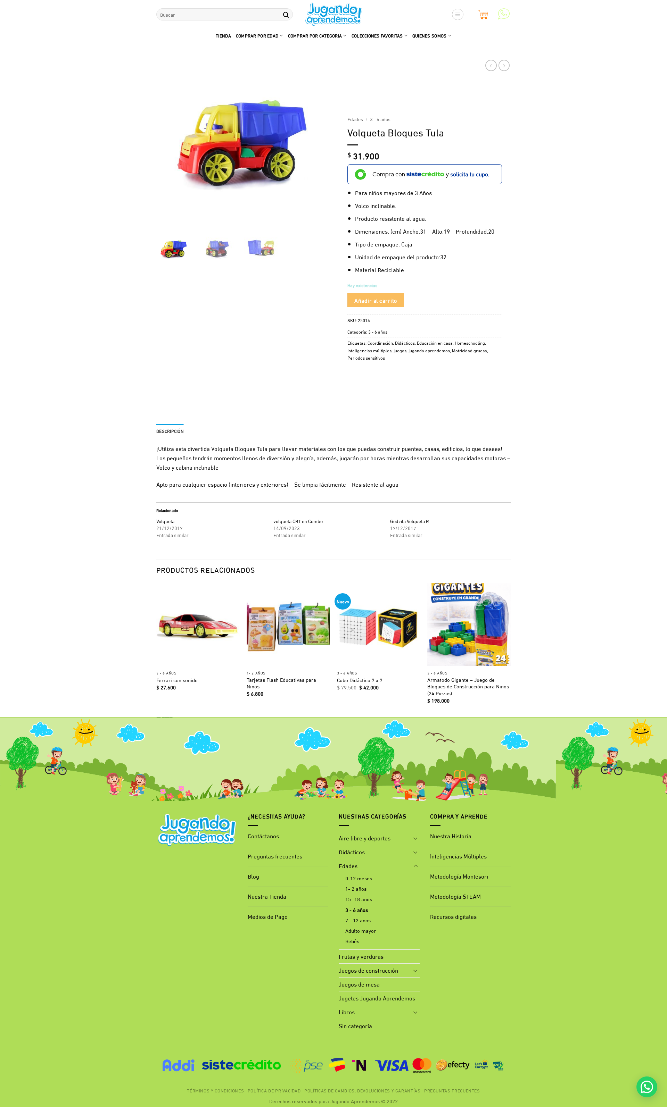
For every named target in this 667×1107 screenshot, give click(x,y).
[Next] (510, 649)
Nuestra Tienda (267, 896)
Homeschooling (470, 342)
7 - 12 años (358, 920)
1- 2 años (356, 888)
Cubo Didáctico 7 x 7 (359, 680)
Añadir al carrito (375, 300)
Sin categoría (355, 1025)
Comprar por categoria (315, 35)
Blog (253, 876)
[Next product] (491, 65)
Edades (355, 119)
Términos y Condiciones (215, 1090)
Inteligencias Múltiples (458, 856)
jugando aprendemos (429, 350)
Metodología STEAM (455, 896)
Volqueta (165, 521)
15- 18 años (358, 899)
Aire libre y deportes (364, 837)
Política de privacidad (274, 1090)
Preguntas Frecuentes (452, 1090)
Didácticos (405, 342)
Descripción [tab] (170, 430)
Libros (347, 1011)
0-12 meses (358, 878)
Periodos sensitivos (366, 357)
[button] (458, 14)
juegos (400, 350)
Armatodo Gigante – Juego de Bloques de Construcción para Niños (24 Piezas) (468, 686)
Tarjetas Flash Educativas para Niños (281, 683)
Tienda (223, 35)
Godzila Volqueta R (409, 521)
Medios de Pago (268, 916)
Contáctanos (263, 835)
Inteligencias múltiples (369, 350)
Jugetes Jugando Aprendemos (377, 997)
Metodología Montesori (459, 876)
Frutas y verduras (361, 956)
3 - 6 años (380, 119)
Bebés (352, 941)
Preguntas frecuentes (275, 856)
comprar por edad (257, 35)
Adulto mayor (360, 930)
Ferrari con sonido (177, 680)
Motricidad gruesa (469, 350)
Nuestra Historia (450, 835)
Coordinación (380, 342)
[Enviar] (286, 14)
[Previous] (156, 649)
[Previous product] (504, 65)
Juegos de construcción (368, 970)
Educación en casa (435, 342)
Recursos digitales (454, 916)
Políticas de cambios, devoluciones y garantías (362, 1090)
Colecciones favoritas (377, 35)
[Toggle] (415, 838)
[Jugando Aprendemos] (333, 14)
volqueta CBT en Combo (298, 521)
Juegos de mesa (359, 984)
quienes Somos (429, 35)
